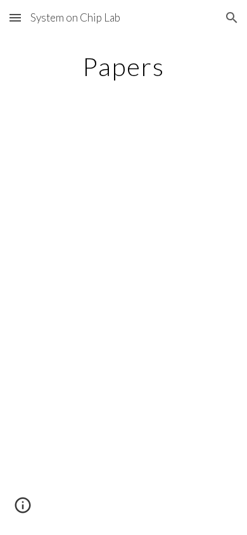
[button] (15, 17)
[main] (123, 67)
